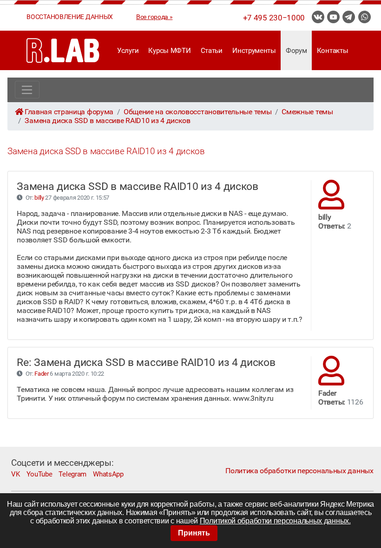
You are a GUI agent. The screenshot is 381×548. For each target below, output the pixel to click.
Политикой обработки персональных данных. (275, 521)
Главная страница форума (69, 111)
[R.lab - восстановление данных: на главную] (63, 50)
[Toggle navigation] (27, 89)
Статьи (212, 50)
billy (39, 197)
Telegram (72, 474)
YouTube (39, 474)
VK (15, 474)
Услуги (127, 50)
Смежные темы (307, 111)
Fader (41, 373)
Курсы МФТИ (169, 50)
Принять (194, 533)
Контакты (332, 50)
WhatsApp (108, 474)
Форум (296, 50)
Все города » (154, 16)
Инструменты (254, 50)
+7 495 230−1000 (274, 17)
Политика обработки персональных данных (299, 470)
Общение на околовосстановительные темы (197, 111)
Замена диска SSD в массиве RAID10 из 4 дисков (107, 120)
